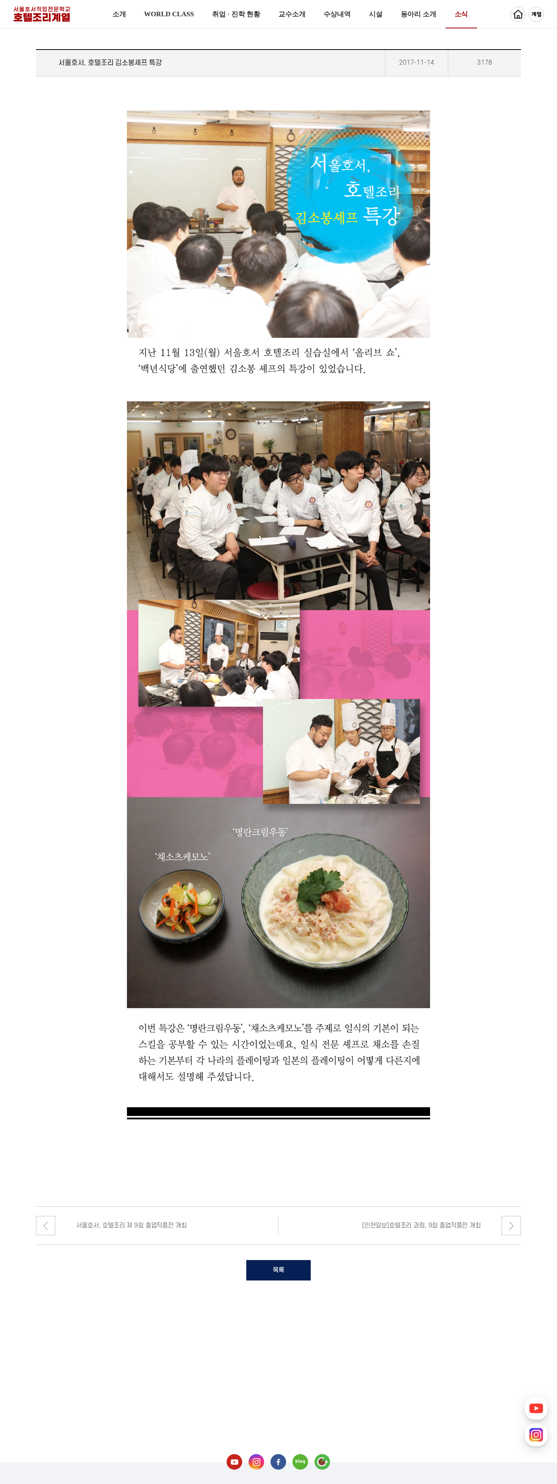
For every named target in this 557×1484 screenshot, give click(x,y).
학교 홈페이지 (518, 14)
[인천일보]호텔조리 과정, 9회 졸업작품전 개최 (421, 1225)
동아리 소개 (419, 14)
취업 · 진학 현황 (236, 14)
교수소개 (291, 14)
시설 (376, 14)
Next (511, 1225)
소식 (461, 14)
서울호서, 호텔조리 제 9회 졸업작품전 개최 (131, 1225)
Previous (45, 1225)
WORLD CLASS (169, 14)
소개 (119, 14)
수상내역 (337, 14)
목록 (278, 1270)
